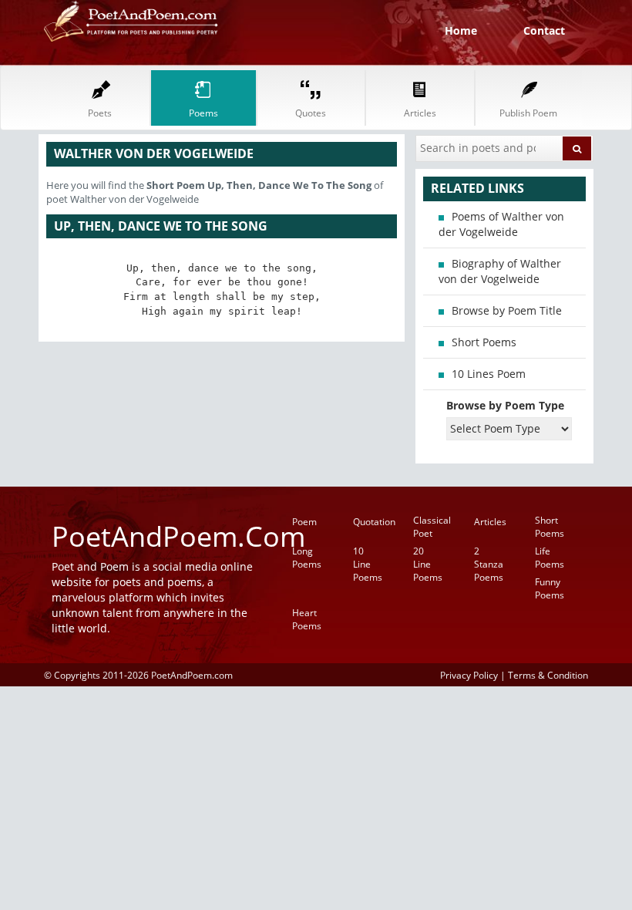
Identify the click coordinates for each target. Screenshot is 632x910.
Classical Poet (432, 527)
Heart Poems (306, 619)
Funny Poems (549, 588)
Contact (544, 30)
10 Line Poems (367, 564)
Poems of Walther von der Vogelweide (501, 224)
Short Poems (484, 342)
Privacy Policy (469, 675)
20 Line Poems (427, 564)
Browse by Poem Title (507, 310)
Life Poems (549, 557)
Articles (490, 521)
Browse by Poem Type (505, 405)
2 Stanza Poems (488, 564)
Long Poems (306, 557)
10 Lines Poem (489, 373)
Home (461, 30)
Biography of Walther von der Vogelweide (500, 271)
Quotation (374, 521)
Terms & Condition (548, 675)
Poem (304, 521)
